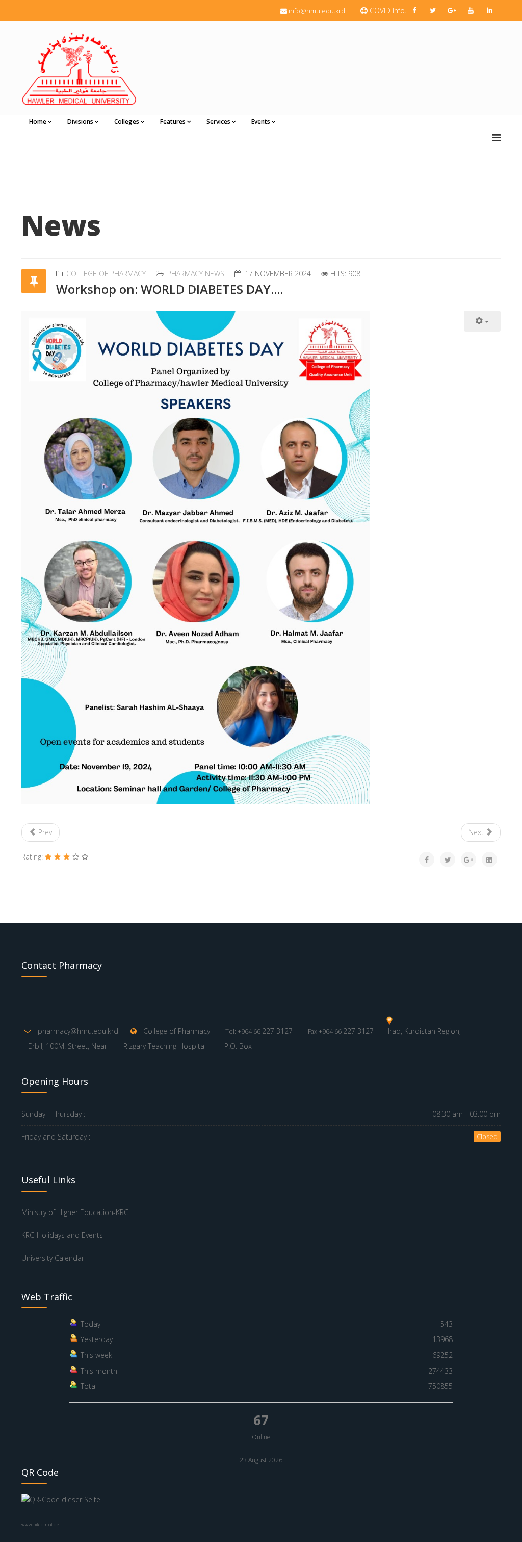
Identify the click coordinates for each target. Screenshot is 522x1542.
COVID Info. (387, 10)
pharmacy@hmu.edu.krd (78, 1031)
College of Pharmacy (106, 274)
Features (173, 121)
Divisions (80, 121)
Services (218, 121)
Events (260, 121)
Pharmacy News (195, 274)
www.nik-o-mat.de (40, 1524)
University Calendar (52, 1258)
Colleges (126, 121)
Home (37, 121)
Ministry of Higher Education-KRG (75, 1212)
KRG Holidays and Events (62, 1235)
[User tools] (482, 321)
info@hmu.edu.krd (317, 10)
